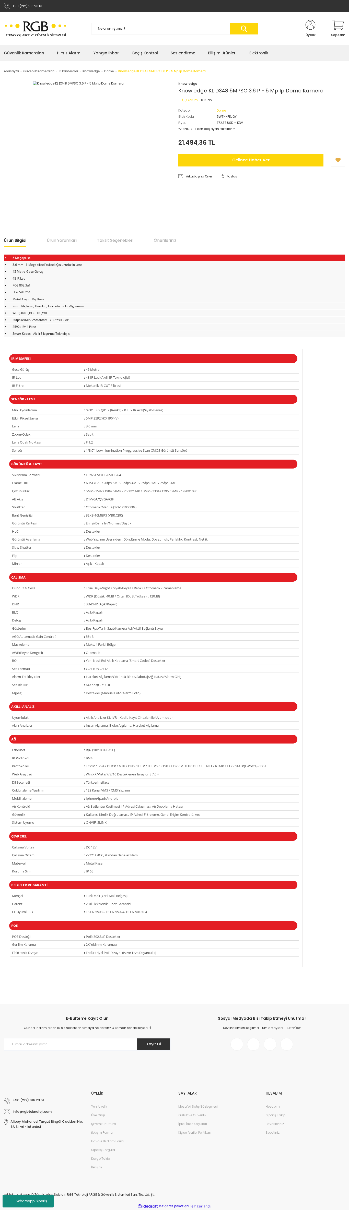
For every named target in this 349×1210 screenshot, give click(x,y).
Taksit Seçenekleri (115, 240)
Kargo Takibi (101, 1158)
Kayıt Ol (153, 1044)
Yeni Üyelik (99, 1106)
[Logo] (36, 28)
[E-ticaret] (174, 1206)
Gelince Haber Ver (251, 160)
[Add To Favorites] (338, 160)
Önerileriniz (165, 240)
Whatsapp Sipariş (31, 1201)
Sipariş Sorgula (103, 1150)
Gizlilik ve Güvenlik (192, 1115)
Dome (221, 110)
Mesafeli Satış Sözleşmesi (198, 1106)
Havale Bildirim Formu (108, 1141)
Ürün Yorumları (62, 240)
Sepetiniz (273, 1132)
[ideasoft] (147, 1206)
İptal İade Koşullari (192, 1124)
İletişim (96, 1167)
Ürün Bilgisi (15, 240)
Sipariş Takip (275, 1115)
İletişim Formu (102, 1132)
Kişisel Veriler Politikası (195, 1132)
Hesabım (273, 1106)
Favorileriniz (275, 1124)
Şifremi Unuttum (103, 1124)
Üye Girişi (98, 1115)
